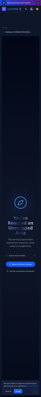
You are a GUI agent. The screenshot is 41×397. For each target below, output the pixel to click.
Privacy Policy (32, 386)
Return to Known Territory (22, 264)
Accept (18, 391)
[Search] (20, 9)
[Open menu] (26, 9)
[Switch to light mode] (31, 9)
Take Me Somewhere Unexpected (21, 271)
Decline (8, 391)
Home (5, 27)
